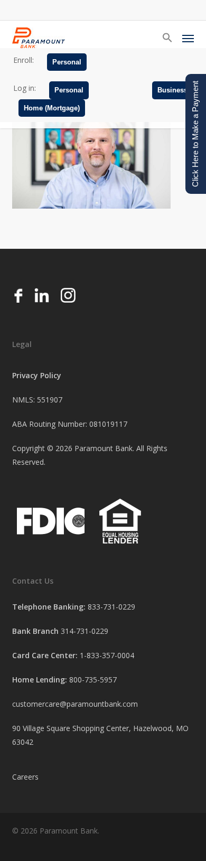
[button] (167, 38)
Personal (66, 62)
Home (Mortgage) (52, 108)
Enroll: (23, 60)
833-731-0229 (111, 607)
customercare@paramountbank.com (75, 704)
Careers (25, 777)
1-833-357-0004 (107, 655)
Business (172, 90)
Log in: (24, 88)
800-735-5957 (93, 680)
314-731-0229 (84, 631)
